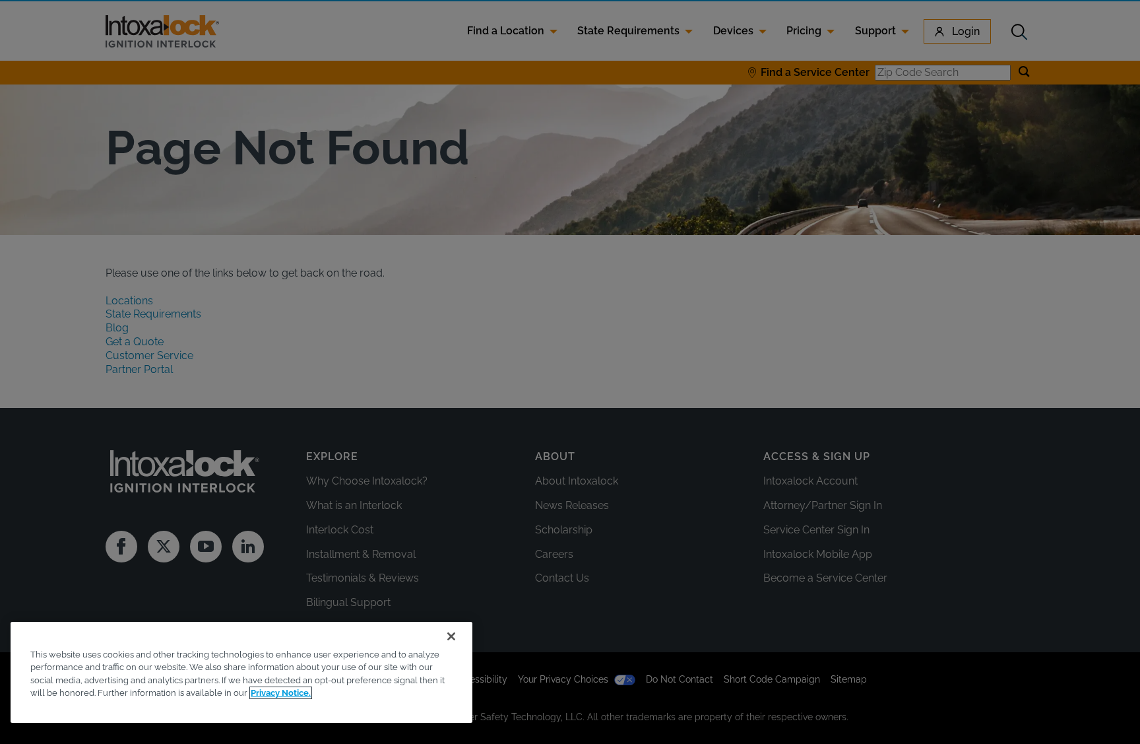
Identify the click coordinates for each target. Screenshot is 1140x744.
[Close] (451, 636)
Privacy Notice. (281, 693)
